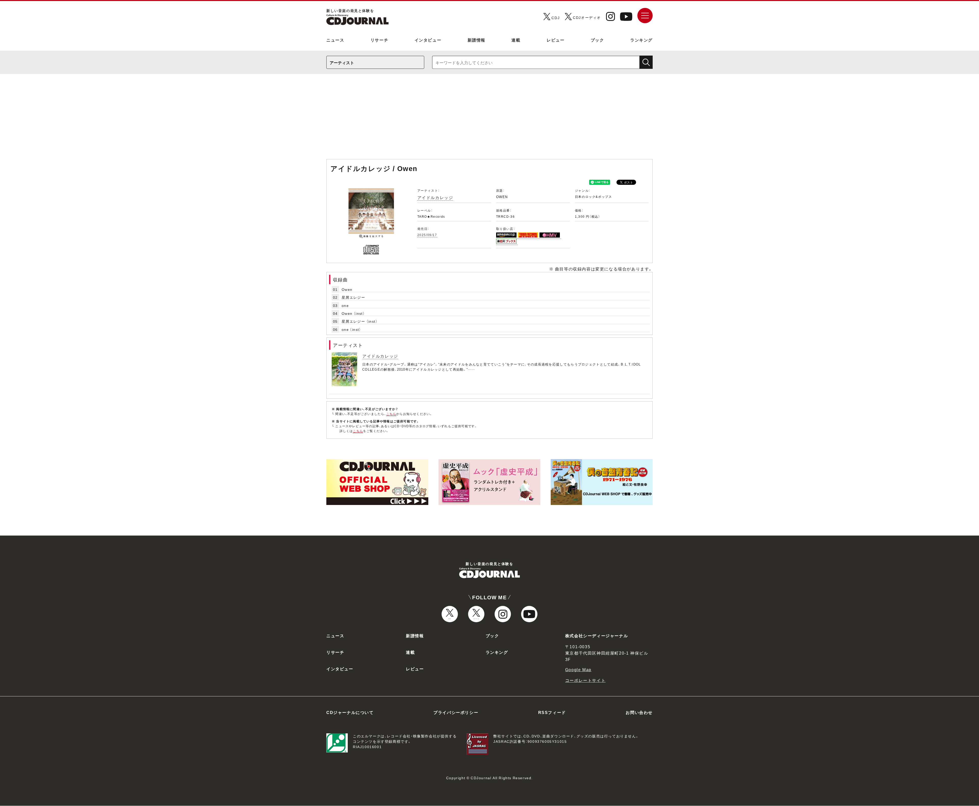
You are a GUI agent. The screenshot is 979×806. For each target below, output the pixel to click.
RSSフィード (552, 712)
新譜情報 (476, 40)
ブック (597, 40)
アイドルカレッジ (435, 197)
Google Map (578, 669)
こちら (391, 413)
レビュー (555, 40)
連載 (515, 40)
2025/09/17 (427, 234)
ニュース (335, 40)
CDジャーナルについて (350, 712)
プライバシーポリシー (455, 712)
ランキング (641, 40)
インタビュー (428, 40)
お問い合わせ (639, 712)
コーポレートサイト (585, 680)
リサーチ (379, 40)
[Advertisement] (489, 119)
